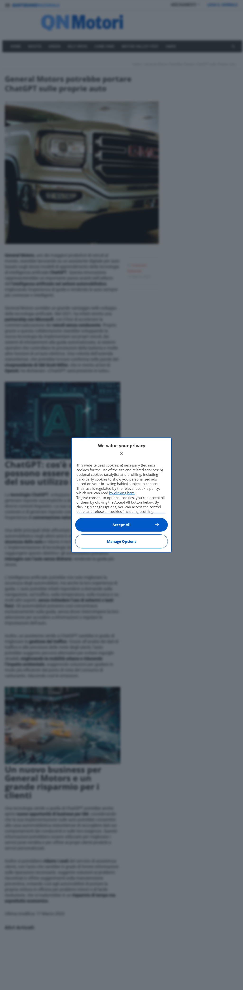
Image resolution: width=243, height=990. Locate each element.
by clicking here (122, 492)
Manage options (121, 541)
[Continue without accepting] (121, 453)
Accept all (121, 524)
